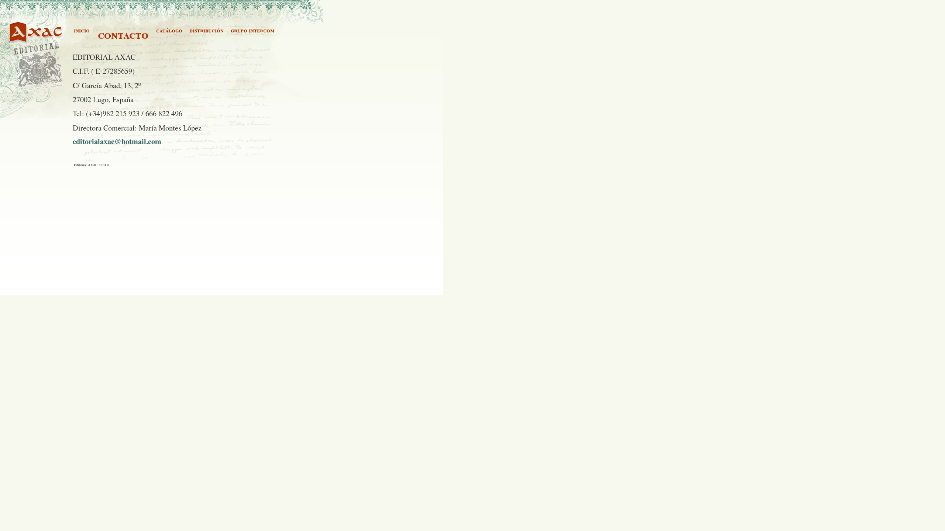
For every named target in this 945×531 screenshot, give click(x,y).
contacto (123, 34)
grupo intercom (253, 30)
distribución (206, 30)
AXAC (18, 40)
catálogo (169, 30)
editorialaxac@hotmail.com (117, 141)
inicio (82, 30)
